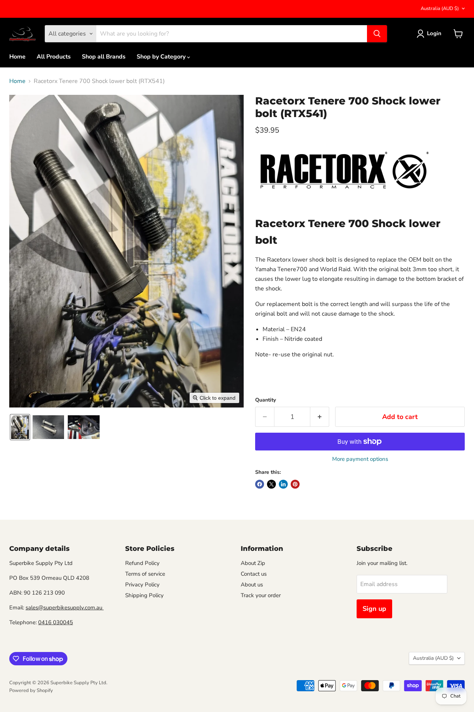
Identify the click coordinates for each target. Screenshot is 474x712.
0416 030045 (55, 622)
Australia (440, 8)
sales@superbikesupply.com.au (65, 607)
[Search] (377, 33)
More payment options (360, 459)
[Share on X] (271, 484)
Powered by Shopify (31, 690)
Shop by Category (162, 57)
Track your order (261, 595)
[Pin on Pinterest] (295, 484)
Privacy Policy (142, 584)
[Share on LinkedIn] (283, 484)
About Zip (253, 563)
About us (252, 584)
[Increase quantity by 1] (319, 417)
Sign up (374, 608)
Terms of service (145, 574)
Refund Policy (142, 563)
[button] (20, 427)
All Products (54, 57)
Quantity (265, 400)
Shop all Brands (104, 57)
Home (17, 57)
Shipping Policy (144, 595)
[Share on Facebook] (259, 484)
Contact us (254, 574)
